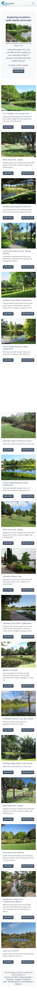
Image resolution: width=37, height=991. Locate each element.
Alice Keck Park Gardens (13, 852)
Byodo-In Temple (10, 670)
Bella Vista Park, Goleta (13, 159)
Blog (4, 982)
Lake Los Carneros (11, 950)
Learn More (8, 127)
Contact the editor (25, 977)
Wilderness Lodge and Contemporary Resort (12, 900)
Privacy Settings (27, 982)
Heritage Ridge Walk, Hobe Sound (17, 763)
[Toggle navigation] (33, 3)
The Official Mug (14, 982)
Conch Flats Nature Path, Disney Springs (17, 252)
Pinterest (18, 979)
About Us (18, 984)
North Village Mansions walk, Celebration (15, 347)
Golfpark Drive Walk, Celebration (17, 300)
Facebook (9, 979)
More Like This (28, 127)
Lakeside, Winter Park (12, 576)
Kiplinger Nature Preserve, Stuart (17, 441)
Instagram (27, 979)
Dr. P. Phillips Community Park (16, 113)
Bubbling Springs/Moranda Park (17, 206)
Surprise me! (18, 71)
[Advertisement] (18, 387)
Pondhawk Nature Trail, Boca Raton (18, 718)
